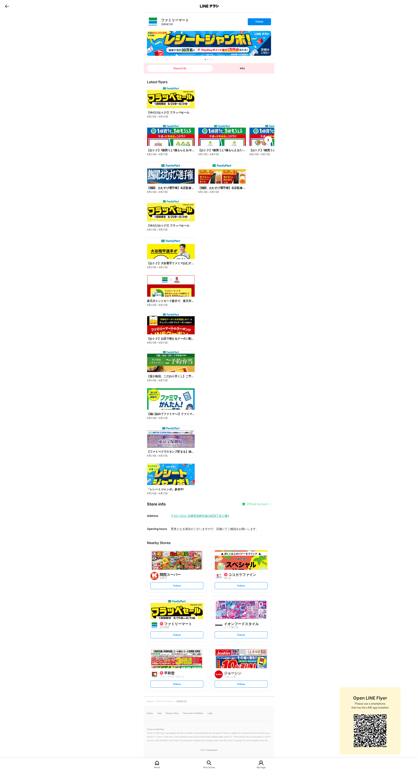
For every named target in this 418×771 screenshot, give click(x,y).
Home (157, 767)
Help (159, 713)
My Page (261, 767)
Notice (150, 713)
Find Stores (209, 767)
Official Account (257, 504)
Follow (259, 22)
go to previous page (7, 6)
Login (209, 713)
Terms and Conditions (193, 713)
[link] (153, 22)
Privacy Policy (172, 713)
